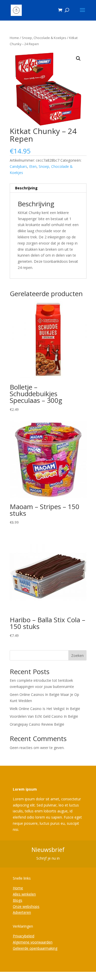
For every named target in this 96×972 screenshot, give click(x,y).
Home (14, 37)
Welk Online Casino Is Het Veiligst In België (45, 708)
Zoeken (77, 655)
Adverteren (22, 912)
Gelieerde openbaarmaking (35, 948)
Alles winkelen (24, 894)
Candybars (18, 166)
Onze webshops (26, 906)
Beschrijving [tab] (26, 188)
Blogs (17, 900)
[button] (78, 58)
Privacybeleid (23, 936)
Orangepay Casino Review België (37, 724)
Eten (33, 166)
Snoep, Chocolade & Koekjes (44, 37)
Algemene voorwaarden (32, 942)
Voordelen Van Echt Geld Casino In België (44, 716)
